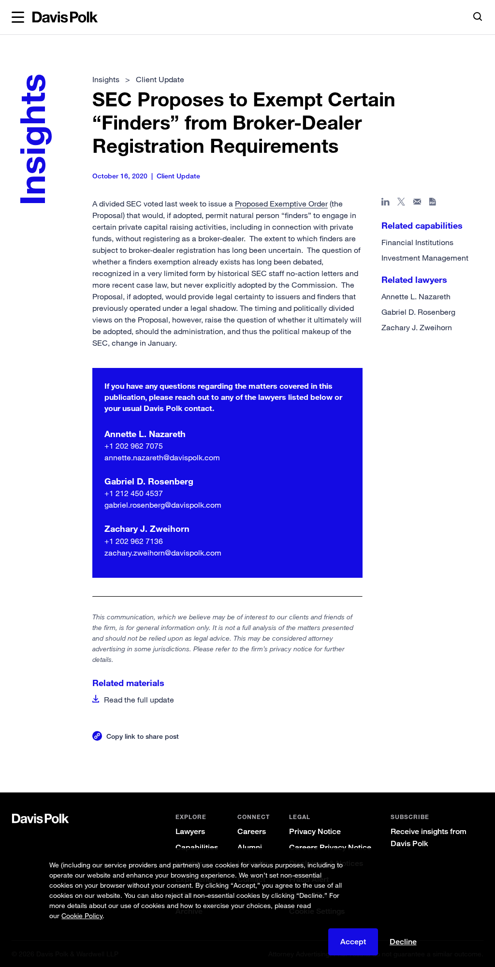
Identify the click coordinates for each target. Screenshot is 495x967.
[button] (18, 17)
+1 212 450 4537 (133, 493)
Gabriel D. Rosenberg (418, 312)
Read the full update (139, 699)
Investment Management (424, 258)
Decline (403, 942)
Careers (251, 831)
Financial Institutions (417, 242)
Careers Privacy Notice (330, 847)
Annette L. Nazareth (416, 296)
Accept (353, 941)
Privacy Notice (315, 831)
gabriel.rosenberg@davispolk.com (162, 505)
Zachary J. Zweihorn (416, 327)
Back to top (453, 760)
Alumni (249, 847)
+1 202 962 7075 (133, 446)
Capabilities (196, 847)
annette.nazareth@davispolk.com (162, 457)
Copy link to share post (142, 736)
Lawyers (190, 831)
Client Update (160, 79)
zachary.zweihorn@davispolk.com (162, 552)
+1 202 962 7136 (133, 541)
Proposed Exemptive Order (281, 203)
